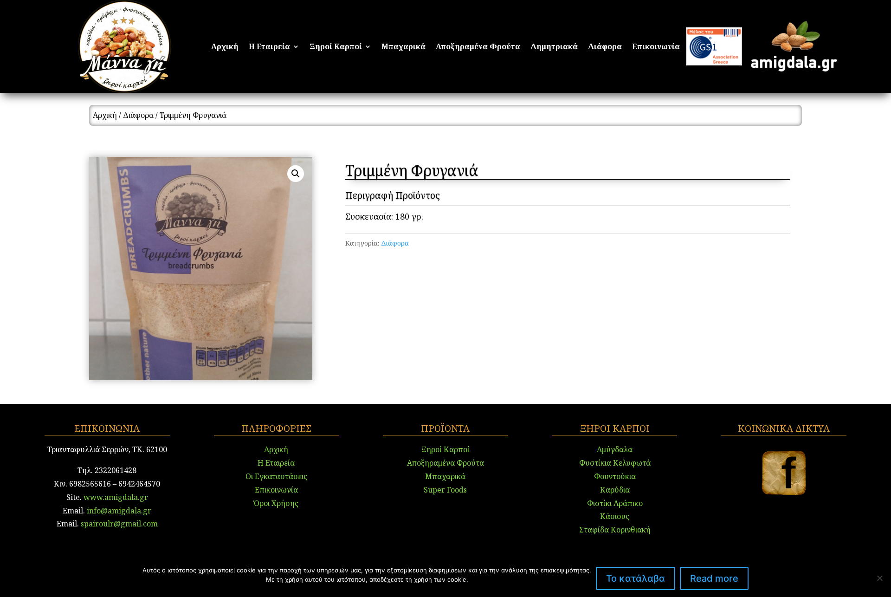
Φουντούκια (615, 476)
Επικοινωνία (656, 47)
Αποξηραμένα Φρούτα (478, 47)
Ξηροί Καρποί (336, 47)
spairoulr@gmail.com (119, 524)
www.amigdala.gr (116, 497)
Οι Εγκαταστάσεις (276, 476)
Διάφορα (605, 47)
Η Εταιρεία (269, 47)
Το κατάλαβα (635, 578)
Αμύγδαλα (615, 449)
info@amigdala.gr (118, 511)
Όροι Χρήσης (276, 503)
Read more (714, 578)
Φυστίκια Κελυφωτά (615, 463)
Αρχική (225, 47)
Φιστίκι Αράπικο (615, 503)
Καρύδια (615, 490)
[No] (879, 578)
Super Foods (445, 490)
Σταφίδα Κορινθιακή (615, 530)
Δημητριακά (554, 47)
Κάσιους (614, 516)
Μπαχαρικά (403, 47)
